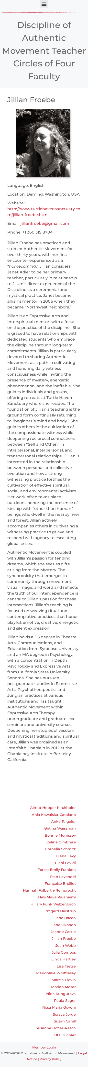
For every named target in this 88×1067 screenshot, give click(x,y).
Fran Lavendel (63, 877)
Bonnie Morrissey (60, 835)
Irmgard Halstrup (60, 911)
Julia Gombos (64, 952)
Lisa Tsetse (66, 966)
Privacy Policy (50, 1059)
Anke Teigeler (63, 821)
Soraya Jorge (64, 1014)
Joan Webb (65, 945)
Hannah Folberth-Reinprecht (49, 890)
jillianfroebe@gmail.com (45, 223)
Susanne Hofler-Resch (56, 1028)
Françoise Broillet (60, 883)
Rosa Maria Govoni (59, 1007)
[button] (44, 4)
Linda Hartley (63, 959)
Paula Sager (65, 1000)
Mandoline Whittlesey (56, 973)
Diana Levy (66, 856)
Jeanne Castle (63, 932)
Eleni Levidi (65, 863)
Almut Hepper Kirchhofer (53, 807)
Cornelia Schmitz (60, 849)
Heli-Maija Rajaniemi (57, 897)
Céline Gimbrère (61, 842)
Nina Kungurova (61, 994)
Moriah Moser (63, 987)
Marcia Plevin (64, 980)
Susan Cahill (65, 1021)
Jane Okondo (64, 925)
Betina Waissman (60, 828)
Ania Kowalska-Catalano (54, 815)
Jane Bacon (65, 918)
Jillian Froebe (64, 938)
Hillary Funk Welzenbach (53, 904)
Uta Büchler (65, 1035)
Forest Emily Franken (57, 870)
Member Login (44, 1047)
